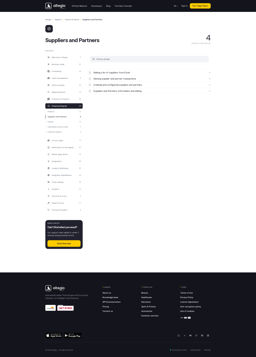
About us (107, 293)
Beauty (144, 293)
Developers (96, 6)
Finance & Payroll (72, 19)
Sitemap (207, 350)
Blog (108, 6)
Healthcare (146, 297)
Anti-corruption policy (190, 306)
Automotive (146, 311)
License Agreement (189, 302)
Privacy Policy (186, 297)
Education (146, 302)
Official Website (79, 6)
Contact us (108, 311)
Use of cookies (187, 311)
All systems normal (179, 350)
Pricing (106, 306)
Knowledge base (110, 297)
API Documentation (112, 302)
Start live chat (64, 243)
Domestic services (150, 316)
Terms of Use (186, 293)
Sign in (184, 6)
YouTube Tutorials (123, 6)
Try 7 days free (200, 6)
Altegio (48, 19)
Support (58, 19)
